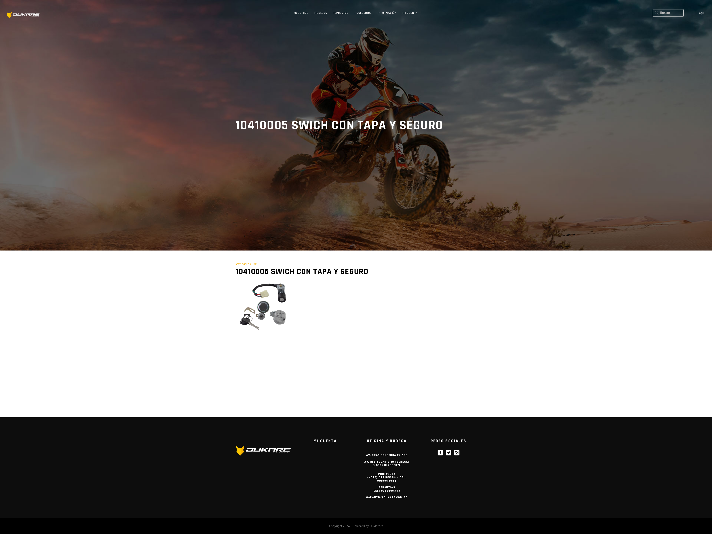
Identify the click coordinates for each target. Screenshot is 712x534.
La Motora (376, 526)
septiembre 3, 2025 (246, 264)
